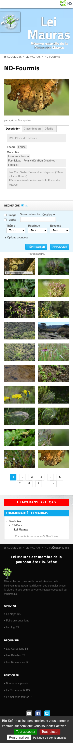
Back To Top (62, 547)
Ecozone (55, 225)
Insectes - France (18, 156)
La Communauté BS (18, 690)
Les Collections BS (17, 648)
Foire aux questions (17, 620)
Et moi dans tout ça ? (36, 502)
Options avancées (17, 237)
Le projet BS (13, 613)
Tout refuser (50, 731)
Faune (22, 146)
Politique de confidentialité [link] (50, 737)
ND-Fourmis (52, 56)
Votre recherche (30, 214)
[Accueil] (66, 5)
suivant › (53, 483)
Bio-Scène (15, 521)
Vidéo (12, 219)
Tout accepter (25, 731)
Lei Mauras (48, 27)
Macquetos (24, 120)
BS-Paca (17, 525)
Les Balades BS (15, 655)
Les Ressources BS (18, 662)
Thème (10, 225)
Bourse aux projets (17, 683)
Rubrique (34, 225)
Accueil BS (14, 56)
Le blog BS (12, 627)
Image (12, 215)
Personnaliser (19, 737)
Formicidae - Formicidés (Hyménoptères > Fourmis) (33, 162)
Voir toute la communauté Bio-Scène (36, 536)
